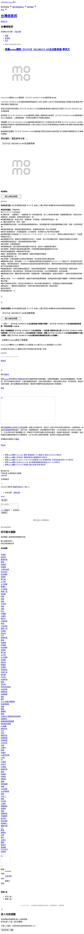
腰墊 (2, 709)
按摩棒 (3, 809)
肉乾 (2, 609)
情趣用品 (4, 806)
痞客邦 (15, 487)
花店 (2, 733)
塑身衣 (3, 361)
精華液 (3, 832)
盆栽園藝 (4, 694)
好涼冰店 (4, 572)
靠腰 (2, 706)
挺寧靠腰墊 (5, 704)
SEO (2, 731)
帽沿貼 (3, 557)
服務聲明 (61, 905)
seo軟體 (3, 726)
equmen (6, 379)
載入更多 (4, 500)
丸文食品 (21, 427)
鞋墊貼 (3, 587)
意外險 (3, 684)
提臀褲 (3, 852)
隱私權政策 (53, 905)
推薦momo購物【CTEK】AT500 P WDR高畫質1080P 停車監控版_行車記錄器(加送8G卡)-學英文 (39, 460)
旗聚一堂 (4, 591)
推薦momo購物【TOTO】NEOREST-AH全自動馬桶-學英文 (37, 49)
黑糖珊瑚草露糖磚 (7, 721)
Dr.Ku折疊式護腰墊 (8, 702)
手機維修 (4, 816)
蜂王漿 (3, 674)
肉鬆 (2, 599)
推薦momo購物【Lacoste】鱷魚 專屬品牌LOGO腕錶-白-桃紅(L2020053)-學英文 (33, 455)
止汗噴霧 (4, 584)
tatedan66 (4, 475)
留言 (19, 487)
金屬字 (3, 753)
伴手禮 (3, 604)
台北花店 (4, 743)
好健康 (3, 667)
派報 (2, 745)
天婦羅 (3, 614)
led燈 (2, 757)
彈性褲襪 (4, 784)
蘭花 (2, 699)
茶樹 (2, 835)
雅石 (2, 697)
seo (2, 828)
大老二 (3, 796)
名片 (6, 41)
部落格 (7, 38)
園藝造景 (4, 692)
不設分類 (17, 32)
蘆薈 (2, 830)
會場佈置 (4, 740)
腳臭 (2, 562)
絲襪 (2, 786)
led (2, 759)
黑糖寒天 (4, 719)
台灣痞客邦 (9, 16)
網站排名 (4, 729)
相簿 (6, 36)
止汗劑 (3, 582)
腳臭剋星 (4, 560)
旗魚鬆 (8, 430)
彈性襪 (3, 779)
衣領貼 (3, 555)
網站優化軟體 (6, 724)
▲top (3, 496)
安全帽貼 (4, 574)
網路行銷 (4, 826)
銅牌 (2, 750)
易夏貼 (3, 577)
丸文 (12, 427)
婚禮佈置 (4, 738)
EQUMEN (4, 849)
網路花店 (4, 735)
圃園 (2, 842)
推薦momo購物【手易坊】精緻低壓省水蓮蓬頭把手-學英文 (26, 457)
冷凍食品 (4, 621)
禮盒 (17, 439)
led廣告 (3, 762)
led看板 (3, 767)
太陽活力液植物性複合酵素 (10, 716)
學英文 (3, 445)
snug (2, 635)
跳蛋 (2, 811)
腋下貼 (3, 579)
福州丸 (3, 619)
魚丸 (2, 611)
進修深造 (17, 492)
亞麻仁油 (4, 672)
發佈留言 (4, 512)
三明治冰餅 (5, 569)
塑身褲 (3, 847)
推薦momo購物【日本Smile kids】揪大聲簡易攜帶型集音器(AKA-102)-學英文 (32, 462)
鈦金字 (3, 764)
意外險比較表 (6, 687)
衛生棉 (3, 818)
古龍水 (3, 840)
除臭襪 (3, 564)
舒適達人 (4, 823)
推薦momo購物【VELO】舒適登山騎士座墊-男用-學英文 (25, 465)
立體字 (3, 748)
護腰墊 (3, 711)
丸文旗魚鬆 (5, 791)
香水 (2, 837)
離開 (11, 930)
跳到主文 (4, 21)
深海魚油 (4, 679)
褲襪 (2, 781)
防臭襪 (3, 567)
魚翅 (2, 623)
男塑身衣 (21, 379)
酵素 (2, 682)
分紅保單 (4, 689)
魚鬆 (2, 388)
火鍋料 (3, 616)
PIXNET (26, 905)
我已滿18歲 (5, 930)
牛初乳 (3, 677)
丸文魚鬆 (4, 789)
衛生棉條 (4, 821)
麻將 (2, 794)
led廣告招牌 (5, 755)
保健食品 (4, 670)
